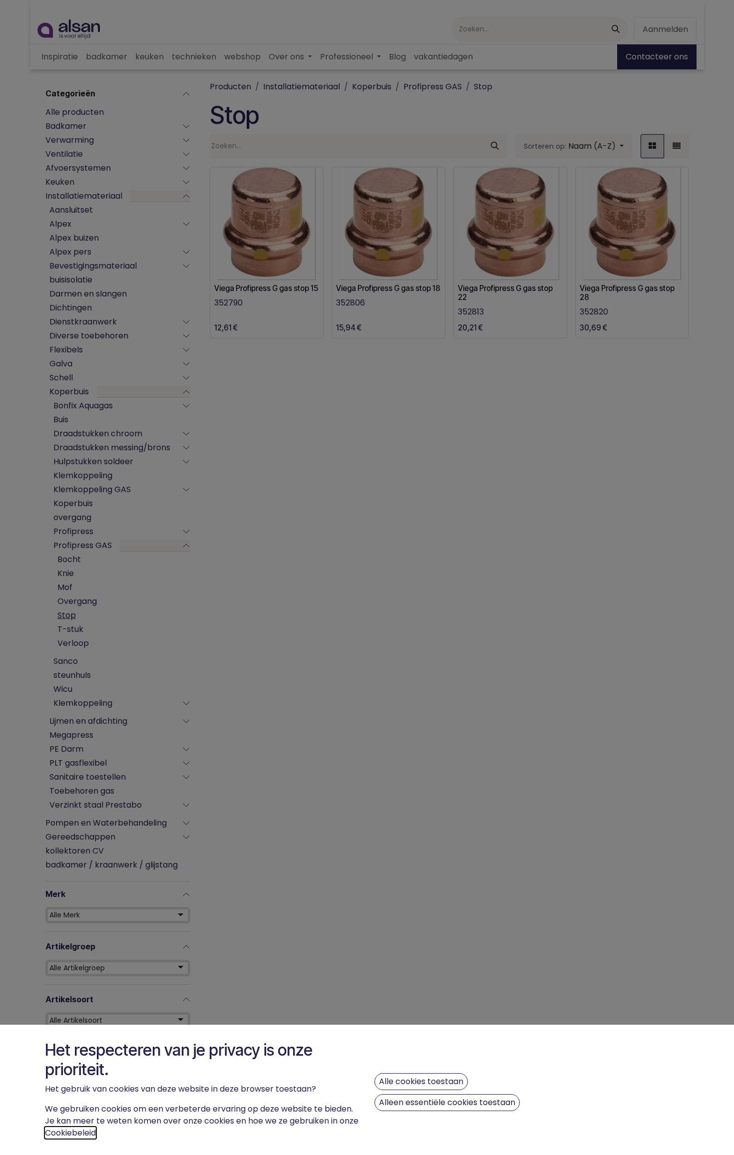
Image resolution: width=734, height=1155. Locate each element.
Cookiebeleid (70, 1133)
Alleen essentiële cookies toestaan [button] (447, 1102)
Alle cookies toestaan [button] (421, 1081)
